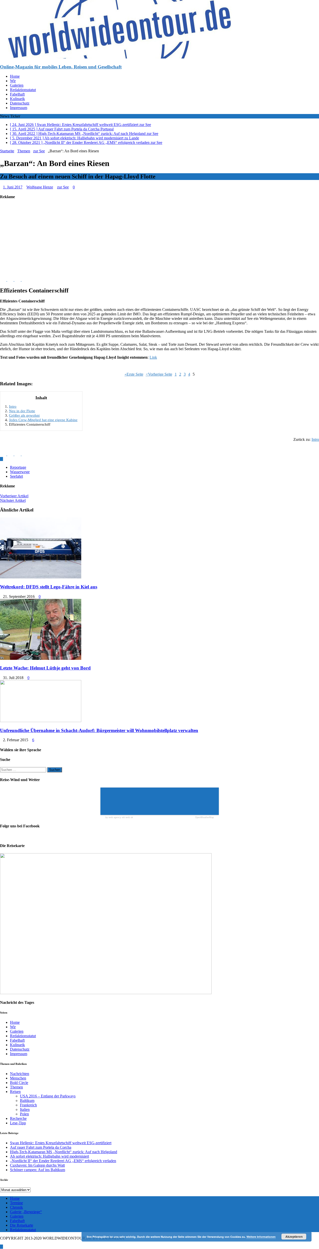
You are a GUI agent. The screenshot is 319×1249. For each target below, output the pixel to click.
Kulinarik (17, 99)
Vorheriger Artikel (14, 496)
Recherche (18, 1118)
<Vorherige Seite (159, 374)
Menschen (18, 1078)
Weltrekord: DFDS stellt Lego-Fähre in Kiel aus (48, 586)
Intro (12, 406)
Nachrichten (19, 1074)
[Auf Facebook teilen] (3, 280)
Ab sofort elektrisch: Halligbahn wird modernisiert (49, 1156)
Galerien (16, 85)
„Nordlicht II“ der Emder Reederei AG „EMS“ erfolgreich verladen (63, 1161)
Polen (24, 1114)
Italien (25, 1109)
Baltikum (27, 1100)
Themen (23, 151)
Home (15, 76)
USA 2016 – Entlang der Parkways (48, 1096)
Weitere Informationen (261, 1237)
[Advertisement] (149, 239)
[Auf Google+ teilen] (25, 280)
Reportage (18, 467)
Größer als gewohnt (24, 415)
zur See (63, 187)
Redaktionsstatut (23, 90)
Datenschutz (19, 103)
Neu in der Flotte (22, 411)
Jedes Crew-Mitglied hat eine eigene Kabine (43, 420)
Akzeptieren (294, 1236)
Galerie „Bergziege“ (26, 1212)
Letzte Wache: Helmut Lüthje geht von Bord (45, 668)
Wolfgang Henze (39, 187)
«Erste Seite (134, 374)
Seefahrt (16, 476)
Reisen (15, 1091)
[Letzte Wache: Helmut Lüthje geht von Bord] (40, 658)
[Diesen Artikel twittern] (10, 280)
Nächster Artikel (13, 500)
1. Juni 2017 (12, 187)
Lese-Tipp (18, 1123)
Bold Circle (19, 1082)
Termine (16, 1203)
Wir (13, 81)
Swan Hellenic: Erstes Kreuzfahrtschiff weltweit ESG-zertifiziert (60, 1143)
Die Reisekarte (21, 1225)
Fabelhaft (17, 94)
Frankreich (28, 1105)
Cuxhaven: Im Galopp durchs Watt (37, 1165)
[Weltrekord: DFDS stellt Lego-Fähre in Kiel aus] (40, 577)
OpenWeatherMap (204, 817)
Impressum (18, 108)
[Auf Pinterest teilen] (18, 280)
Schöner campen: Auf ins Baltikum (37, 1170)
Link (153, 357)
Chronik (16, 1207)
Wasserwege (20, 472)
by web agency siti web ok (119, 817)
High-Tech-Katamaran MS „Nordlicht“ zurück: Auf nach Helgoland (63, 1152)
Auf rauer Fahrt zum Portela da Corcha (40, 1147)
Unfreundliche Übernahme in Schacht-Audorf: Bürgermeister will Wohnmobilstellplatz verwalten (99, 730)
